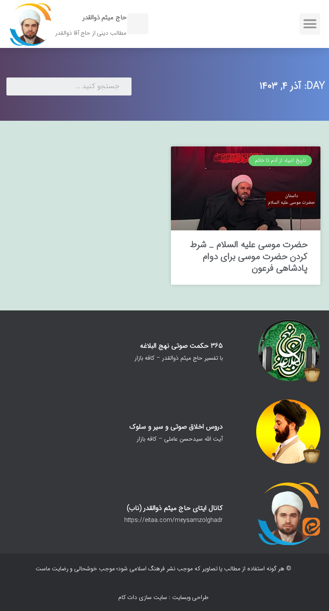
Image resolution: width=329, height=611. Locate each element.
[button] (310, 24)
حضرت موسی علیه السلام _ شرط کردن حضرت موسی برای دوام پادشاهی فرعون (249, 256)
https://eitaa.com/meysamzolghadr (173, 520)
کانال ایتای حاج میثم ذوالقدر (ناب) (175, 508)
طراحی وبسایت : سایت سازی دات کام (163, 597)
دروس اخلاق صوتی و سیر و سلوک (176, 426)
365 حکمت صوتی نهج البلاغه (181, 345)
